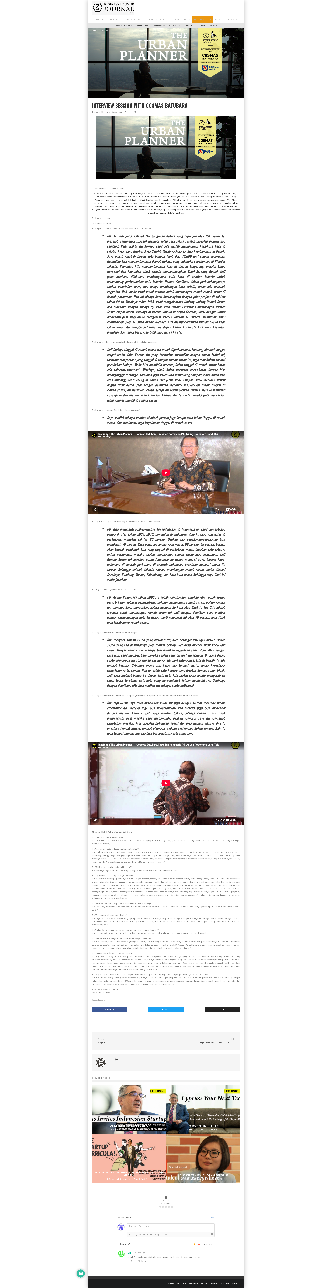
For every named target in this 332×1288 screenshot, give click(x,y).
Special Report (202, 19)
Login (211, 1217)
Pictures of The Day (133, 19)
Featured (107, 112)
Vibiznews (171, 1283)
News (99, 19)
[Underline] (136, 1234)
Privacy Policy (224, 1283)
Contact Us (235, 1283)
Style (187, 19)
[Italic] (133, 1234)
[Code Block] (155, 1234)
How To (111, 19)
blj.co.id (97, 111)
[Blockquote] (151, 1234)
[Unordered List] (147, 1234)
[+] (165, 1234)
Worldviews (156, 19)
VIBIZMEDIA (231, 19)
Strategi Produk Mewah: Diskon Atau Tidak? (215, 1041)
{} (162, 1234)
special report (99, 1000)
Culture (173, 19)
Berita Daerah (181, 1283)
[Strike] (140, 1234)
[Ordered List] (144, 1234)
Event (218, 19)
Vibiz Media (204, 1283)
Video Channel (193, 1283)
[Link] (158, 1234)
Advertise (214, 1283)
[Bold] (129, 1234)
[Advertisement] (193, 7)
